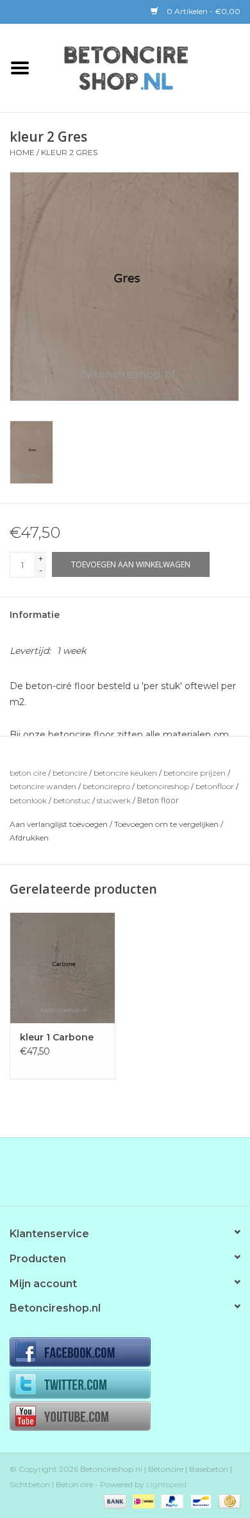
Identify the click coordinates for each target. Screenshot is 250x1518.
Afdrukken (29, 837)
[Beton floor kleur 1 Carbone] (62, 967)
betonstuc (71, 800)
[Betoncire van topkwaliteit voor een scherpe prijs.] (144, 66)
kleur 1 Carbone (57, 1037)
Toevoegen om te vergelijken (167, 824)
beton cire (28, 773)
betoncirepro (106, 786)
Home (22, 152)
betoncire (70, 773)
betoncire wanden (43, 786)
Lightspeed (166, 1484)
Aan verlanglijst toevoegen (59, 824)
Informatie (35, 615)
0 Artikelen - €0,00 (202, 11)
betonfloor (215, 786)
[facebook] (125, 1353)
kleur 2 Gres (69, 152)
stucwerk (114, 800)
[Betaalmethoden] (113, 1500)
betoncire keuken (125, 773)
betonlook (28, 800)
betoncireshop (163, 786)
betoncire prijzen (194, 773)
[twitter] (125, 1385)
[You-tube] (125, 1417)
